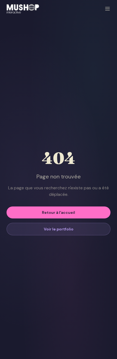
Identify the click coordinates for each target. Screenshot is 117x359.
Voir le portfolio (58, 229)
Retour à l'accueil (58, 212)
